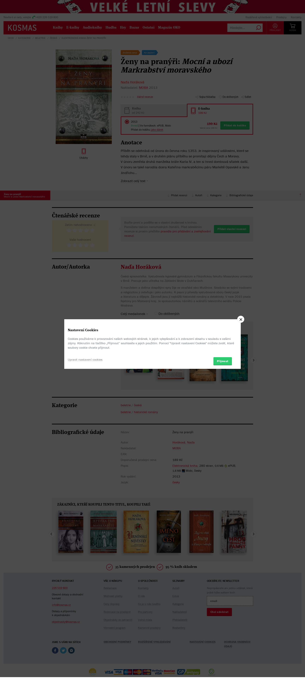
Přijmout (222, 361)
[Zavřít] (240, 319)
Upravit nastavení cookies (85, 360)
